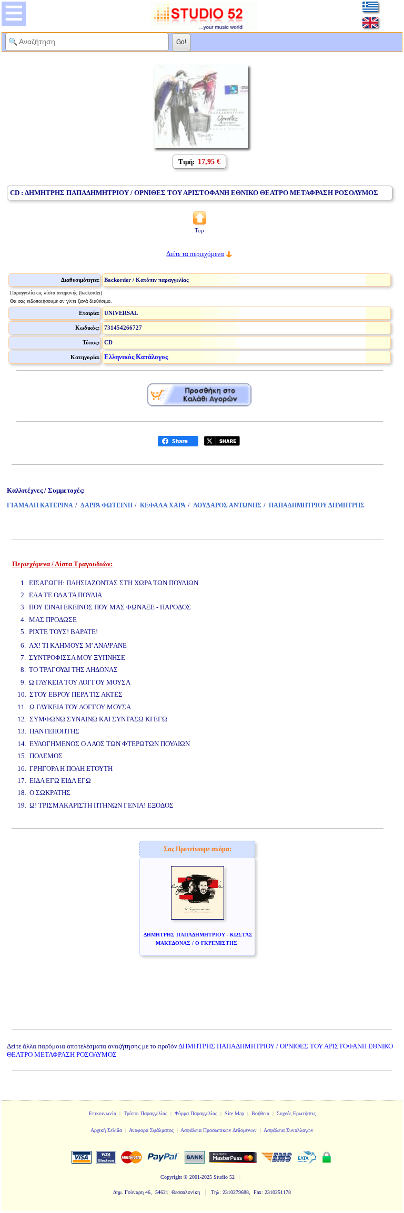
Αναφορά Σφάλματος (151, 1130)
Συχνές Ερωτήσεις (296, 1113)
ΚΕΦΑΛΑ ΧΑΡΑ (163, 505)
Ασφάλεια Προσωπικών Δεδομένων (218, 1130)
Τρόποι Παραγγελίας (145, 1113)
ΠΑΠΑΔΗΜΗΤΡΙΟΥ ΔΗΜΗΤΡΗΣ (317, 505)
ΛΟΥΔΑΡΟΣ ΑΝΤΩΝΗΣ (227, 505)
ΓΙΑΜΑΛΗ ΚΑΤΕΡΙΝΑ (40, 505)
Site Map (234, 1113)
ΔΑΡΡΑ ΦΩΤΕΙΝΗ (106, 505)
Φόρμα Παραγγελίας (196, 1113)
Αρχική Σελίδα (106, 1130)
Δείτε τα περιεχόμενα (195, 254)
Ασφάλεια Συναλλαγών (289, 1130)
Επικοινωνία (102, 1113)
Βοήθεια (260, 1113)
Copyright (171, 1177)
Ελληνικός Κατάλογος (136, 357)
